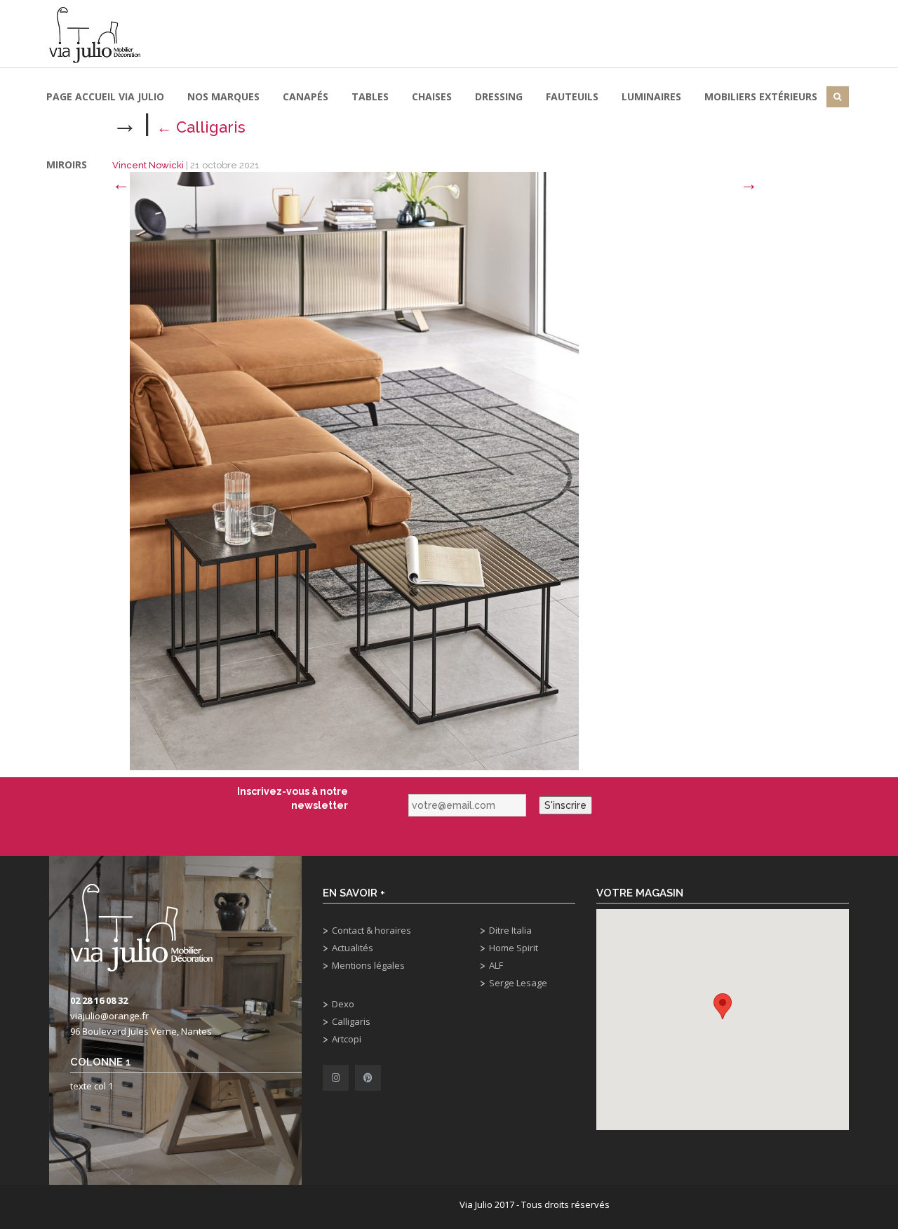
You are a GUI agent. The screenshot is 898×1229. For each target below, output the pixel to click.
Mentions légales (368, 965)
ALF (496, 965)
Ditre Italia (510, 930)
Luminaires (651, 96)
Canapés (305, 96)
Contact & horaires (371, 930)
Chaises (432, 96)
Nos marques (223, 96)
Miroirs (66, 164)
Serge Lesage (518, 982)
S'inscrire (565, 805)
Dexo (343, 1004)
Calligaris (351, 1021)
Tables (370, 96)
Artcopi (346, 1039)
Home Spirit (513, 947)
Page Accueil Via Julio (105, 96)
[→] (354, 470)
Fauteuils (572, 96)
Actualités (352, 947)
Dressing (499, 96)
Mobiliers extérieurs (760, 96)
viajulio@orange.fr (109, 1015)
